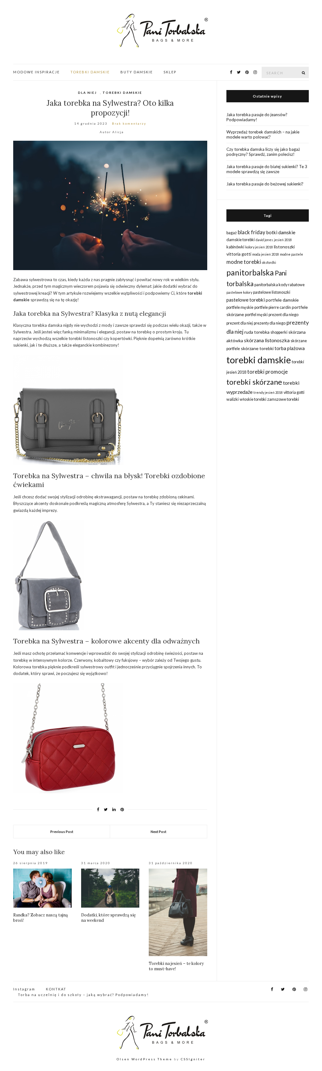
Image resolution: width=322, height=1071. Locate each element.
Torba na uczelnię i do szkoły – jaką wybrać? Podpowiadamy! (83, 995)
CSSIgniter (193, 1059)
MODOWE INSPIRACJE (36, 72)
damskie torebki (240, 239)
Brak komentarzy (129, 123)
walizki (232, 399)
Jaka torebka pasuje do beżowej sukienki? (264, 183)
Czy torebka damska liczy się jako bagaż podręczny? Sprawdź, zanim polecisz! (263, 152)
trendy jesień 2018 (268, 392)
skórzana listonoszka (267, 340)
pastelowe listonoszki (271, 292)
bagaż (231, 232)
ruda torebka (256, 332)
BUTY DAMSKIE (136, 72)
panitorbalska (250, 272)
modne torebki (243, 261)
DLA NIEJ (87, 92)
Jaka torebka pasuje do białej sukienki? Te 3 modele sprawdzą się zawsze (266, 169)
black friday (251, 232)
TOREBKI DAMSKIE (90, 72)
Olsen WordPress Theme (144, 1059)
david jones (264, 240)
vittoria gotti (294, 392)
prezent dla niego (283, 314)
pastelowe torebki (245, 300)
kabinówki (235, 247)
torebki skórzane (254, 381)
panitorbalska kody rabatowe (279, 284)
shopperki (278, 332)
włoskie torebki (253, 399)
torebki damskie (258, 359)
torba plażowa (290, 348)
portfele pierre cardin (272, 307)
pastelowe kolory (239, 292)
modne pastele (291, 254)
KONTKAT (56, 989)
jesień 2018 (283, 240)
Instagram (24, 989)
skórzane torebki (257, 348)
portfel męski (256, 314)
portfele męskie (239, 307)
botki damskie (280, 232)
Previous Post (61, 832)
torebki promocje (267, 371)
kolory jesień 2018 (259, 247)
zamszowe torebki (283, 399)
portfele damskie (282, 300)
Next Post (158, 832)
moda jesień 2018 (265, 254)
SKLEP (170, 72)
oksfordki (269, 262)
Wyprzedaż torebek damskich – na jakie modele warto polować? (262, 134)
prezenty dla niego (270, 323)
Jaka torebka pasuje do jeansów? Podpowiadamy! (256, 117)
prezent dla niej (239, 323)
